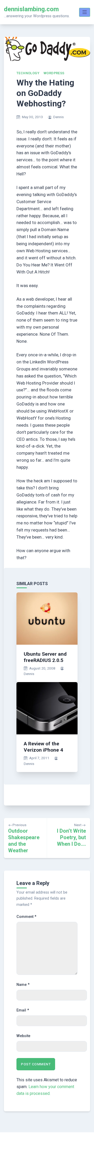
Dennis (58, 117)
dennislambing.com (31, 9)
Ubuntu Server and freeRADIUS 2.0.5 (45, 657)
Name (23, 984)
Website (23, 1036)
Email (22, 1010)
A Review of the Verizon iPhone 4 (43, 747)
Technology (27, 73)
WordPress (54, 73)
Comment (26, 916)
